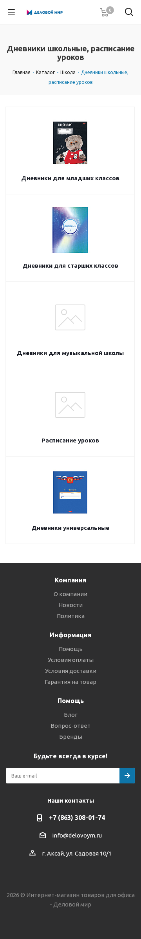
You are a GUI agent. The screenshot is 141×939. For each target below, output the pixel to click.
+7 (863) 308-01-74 (77, 817)
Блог (71, 714)
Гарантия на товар (70, 681)
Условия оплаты (71, 659)
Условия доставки (70, 670)
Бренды (70, 736)
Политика (71, 616)
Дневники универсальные (70, 527)
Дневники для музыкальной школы (70, 353)
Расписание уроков (70, 440)
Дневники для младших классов (70, 178)
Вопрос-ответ (70, 725)
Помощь (71, 648)
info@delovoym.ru (77, 835)
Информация (71, 634)
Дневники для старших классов (70, 265)
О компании (70, 594)
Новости (70, 605)
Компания (71, 580)
